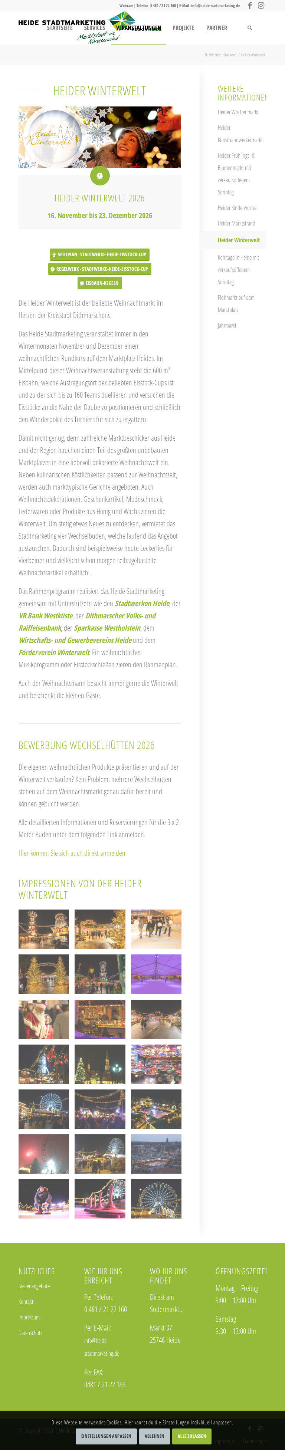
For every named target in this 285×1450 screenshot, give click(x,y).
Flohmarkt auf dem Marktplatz (236, 303)
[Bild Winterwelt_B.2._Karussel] (159, 1067)
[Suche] (249, 27)
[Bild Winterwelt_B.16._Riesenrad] (159, 1201)
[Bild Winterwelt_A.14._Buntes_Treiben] (47, 1111)
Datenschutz (30, 1333)
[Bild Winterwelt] (159, 1111)
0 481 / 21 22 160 (163, 5)
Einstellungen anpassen (106, 1436)
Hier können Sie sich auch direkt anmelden (72, 853)
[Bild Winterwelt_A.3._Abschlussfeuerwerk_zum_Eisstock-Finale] (47, 1156)
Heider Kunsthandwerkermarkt (240, 134)
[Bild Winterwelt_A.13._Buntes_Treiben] (103, 1111)
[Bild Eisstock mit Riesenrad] (103, 1201)
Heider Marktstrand (236, 223)
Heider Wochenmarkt (238, 112)
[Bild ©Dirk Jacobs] (47, 932)
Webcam (126, 5)
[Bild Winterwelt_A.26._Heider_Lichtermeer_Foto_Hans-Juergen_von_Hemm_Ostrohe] (103, 1067)
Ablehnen (154, 1436)
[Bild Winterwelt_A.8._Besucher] (103, 1156)
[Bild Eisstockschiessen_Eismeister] (47, 1201)
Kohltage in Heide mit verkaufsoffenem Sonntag (238, 269)
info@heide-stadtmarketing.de (215, 5)
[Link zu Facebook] (249, 5)
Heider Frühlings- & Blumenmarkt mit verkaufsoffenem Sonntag (236, 173)
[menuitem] (60, 27)
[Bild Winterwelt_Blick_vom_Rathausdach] (159, 1156)
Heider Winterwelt (239, 240)
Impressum (29, 1317)
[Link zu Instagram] (260, 5)
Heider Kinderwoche (237, 208)
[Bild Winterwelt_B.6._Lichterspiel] (47, 1067)
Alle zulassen (192, 1436)
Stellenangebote (34, 1286)
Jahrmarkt (227, 325)
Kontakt (26, 1302)
